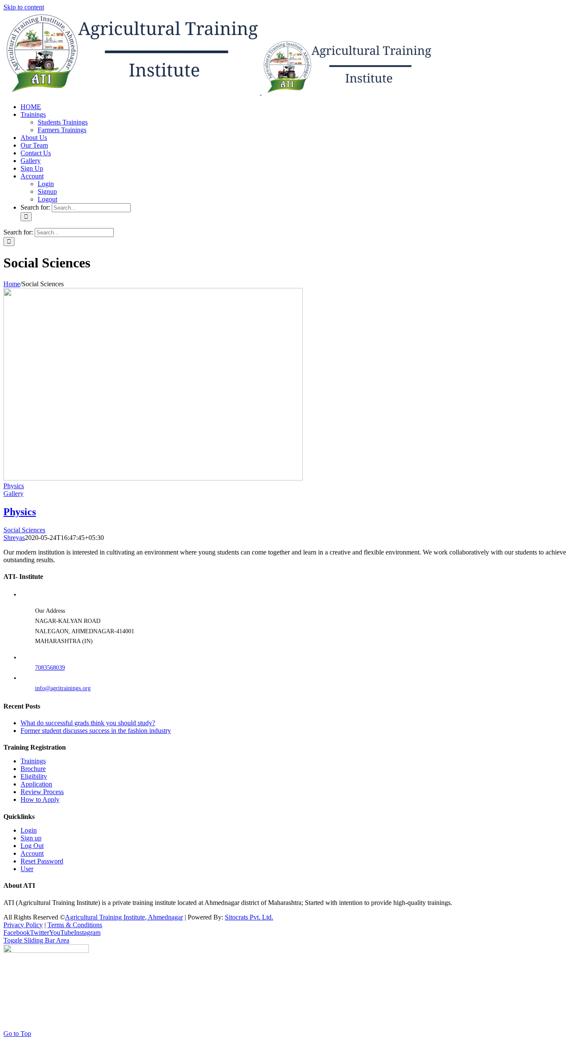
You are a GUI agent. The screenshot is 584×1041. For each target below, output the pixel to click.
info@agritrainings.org (63, 688)
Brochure (33, 768)
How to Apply (40, 799)
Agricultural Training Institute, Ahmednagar (124, 917)
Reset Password (42, 861)
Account (32, 853)
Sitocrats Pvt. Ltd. (249, 917)
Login (29, 830)
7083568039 (50, 667)
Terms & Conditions (74, 924)
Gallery (13, 493)
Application (36, 784)
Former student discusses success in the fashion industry (96, 730)
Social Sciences (24, 530)
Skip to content (23, 7)
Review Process (42, 791)
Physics (13, 485)
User (27, 868)
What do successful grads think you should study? (88, 723)
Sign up (31, 838)
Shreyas (14, 537)
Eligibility (34, 776)
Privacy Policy (23, 924)
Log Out (32, 845)
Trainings (33, 761)
